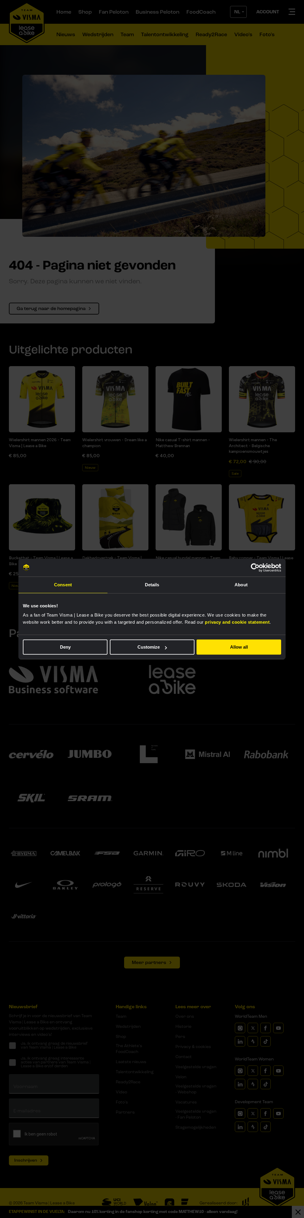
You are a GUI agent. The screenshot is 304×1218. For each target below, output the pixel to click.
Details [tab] (152, 584)
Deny (65, 647)
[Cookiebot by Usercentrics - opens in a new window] (255, 567)
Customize (148, 647)
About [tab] (241, 584)
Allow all (239, 647)
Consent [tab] (63, 584)
